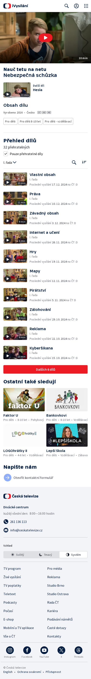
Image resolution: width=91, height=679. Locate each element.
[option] (18, 555)
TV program (12, 568)
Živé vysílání (12, 577)
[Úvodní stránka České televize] (21, 496)
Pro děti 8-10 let (30, 121)
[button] (45, 37)
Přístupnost (53, 672)
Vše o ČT (9, 636)
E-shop (8, 619)
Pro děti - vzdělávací (58, 121)
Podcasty (10, 602)
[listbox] (45, 554)
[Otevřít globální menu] (86, 6)
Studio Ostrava (58, 594)
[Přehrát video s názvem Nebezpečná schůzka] (45, 37)
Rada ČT (53, 602)
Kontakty (54, 636)
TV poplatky (12, 585)
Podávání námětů (60, 619)
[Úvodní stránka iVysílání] (15, 5)
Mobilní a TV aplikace (18, 628)
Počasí (8, 611)
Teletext (9, 594)
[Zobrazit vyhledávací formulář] (67, 6)
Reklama (53, 577)
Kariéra (52, 611)
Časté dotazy (56, 628)
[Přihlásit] (76, 6)
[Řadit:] (84, 162)
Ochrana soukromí (29, 672)
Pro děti (10, 121)
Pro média (54, 568)
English (7, 672)
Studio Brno (55, 585)
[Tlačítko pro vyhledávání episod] (74, 162)
